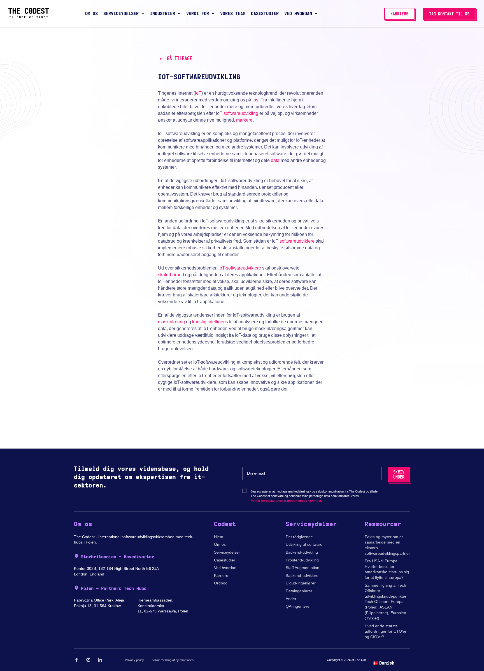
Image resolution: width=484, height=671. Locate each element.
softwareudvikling (241, 113)
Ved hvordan (225, 567)
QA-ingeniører (298, 606)
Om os (220, 544)
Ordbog (220, 583)
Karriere (221, 575)
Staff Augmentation (302, 567)
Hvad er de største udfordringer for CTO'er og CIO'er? (385, 631)
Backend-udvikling (302, 552)
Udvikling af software (304, 544)
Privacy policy (134, 660)
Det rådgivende (299, 537)
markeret (244, 120)
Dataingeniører (299, 591)
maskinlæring (171, 321)
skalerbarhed (171, 274)
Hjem (218, 537)
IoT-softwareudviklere (239, 268)
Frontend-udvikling (302, 560)
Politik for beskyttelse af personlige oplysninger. (286, 500)
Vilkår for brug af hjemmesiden (173, 660)
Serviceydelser (227, 552)
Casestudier (224, 560)
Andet (291, 598)
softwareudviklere (297, 241)
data (275, 160)
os (255, 99)
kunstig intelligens (210, 321)
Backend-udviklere (302, 575)
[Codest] (28, 17)
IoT (198, 93)
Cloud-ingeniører (301, 583)
